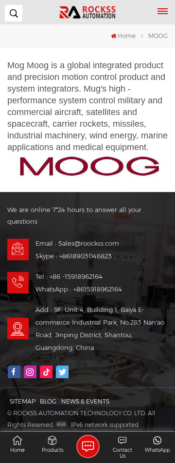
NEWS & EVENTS (85, 401)
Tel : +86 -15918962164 (69, 276)
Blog (48, 401)
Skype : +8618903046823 (73, 256)
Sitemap (22, 401)
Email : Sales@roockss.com (77, 243)
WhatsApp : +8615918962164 (78, 289)
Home (127, 35)
